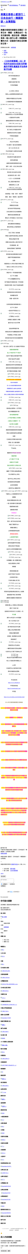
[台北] (4, 1173)
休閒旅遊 (13, 47)
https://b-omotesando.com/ (14, 688)
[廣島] (2, 1113)
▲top (2, 873)
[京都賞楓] (3, 1139)
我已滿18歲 (3, 1250)
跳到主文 (3, 26)
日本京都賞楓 (14, 870)
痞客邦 (13, 864)
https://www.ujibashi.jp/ (14, 682)
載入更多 (3, 876)
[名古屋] (3, 1038)
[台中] (3, 1179)
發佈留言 (3, 886)
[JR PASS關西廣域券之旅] (2, 1119)
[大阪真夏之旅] (2, 1159)
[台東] (2, 1206)
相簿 (5, 50)
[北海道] (2, 1133)
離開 (9, 1250)
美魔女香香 (4, 853)
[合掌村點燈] (2, 1126)
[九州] (3, 956)
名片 (5, 54)
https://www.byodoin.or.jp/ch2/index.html (14, 697)
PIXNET (7, 1228)
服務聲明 (17, 1230)
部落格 (5, 52)
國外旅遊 (12, 868)
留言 (16, 864)
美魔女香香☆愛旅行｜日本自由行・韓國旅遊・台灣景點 (13, 18)
